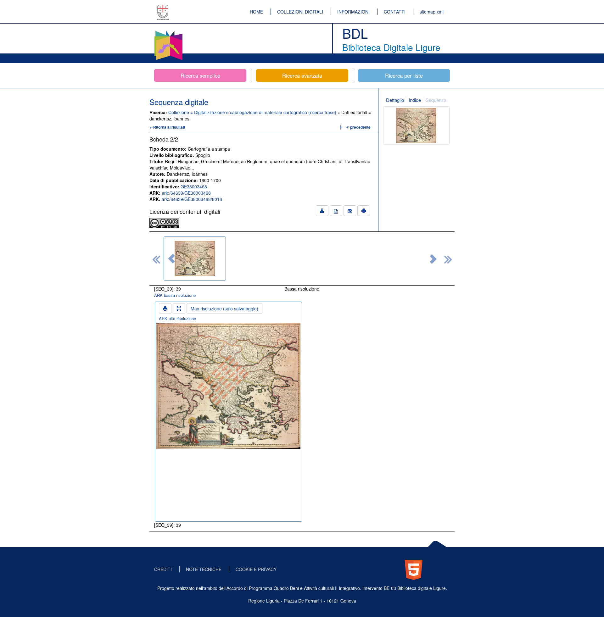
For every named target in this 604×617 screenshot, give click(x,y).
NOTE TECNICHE (203, 569)
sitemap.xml (432, 11)
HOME (256, 11)
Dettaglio (395, 100)
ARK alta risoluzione (177, 318)
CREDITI (163, 569)
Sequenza (436, 100)
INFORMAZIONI (353, 11)
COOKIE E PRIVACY (256, 569)
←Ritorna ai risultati (167, 127)
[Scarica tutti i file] (322, 210)
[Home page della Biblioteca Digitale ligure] (168, 31)
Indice (415, 100)
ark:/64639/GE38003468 (186, 193)
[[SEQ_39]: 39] (195, 258)
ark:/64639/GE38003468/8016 (192, 199)
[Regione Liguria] (162, 8)
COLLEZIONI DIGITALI (300, 11)
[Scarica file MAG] (336, 210)
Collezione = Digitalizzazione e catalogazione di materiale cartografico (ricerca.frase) (253, 112)
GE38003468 (194, 186)
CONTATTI (394, 11)
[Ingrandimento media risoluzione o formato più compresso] (179, 308)
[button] (171, 258)
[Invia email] (350, 210)
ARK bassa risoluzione (175, 295)
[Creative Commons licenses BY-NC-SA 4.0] (164, 222)
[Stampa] (363, 210)
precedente (360, 127)
